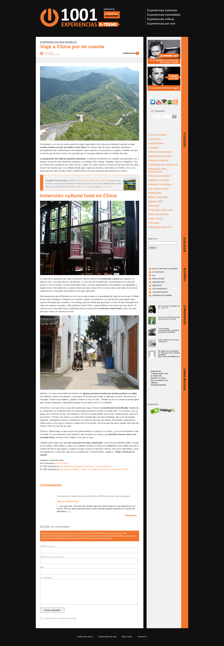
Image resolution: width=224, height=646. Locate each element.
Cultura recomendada (160, 152)
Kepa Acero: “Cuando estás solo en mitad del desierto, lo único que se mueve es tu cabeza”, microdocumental (159, 378)
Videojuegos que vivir (160, 227)
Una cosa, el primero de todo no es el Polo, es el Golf (169, 318)
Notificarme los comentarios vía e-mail (60, 618)
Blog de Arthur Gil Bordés (165, 269)
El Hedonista (158, 272)
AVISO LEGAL (127, 637)
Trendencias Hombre (162, 295)
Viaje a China (62, 463)
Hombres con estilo (158, 180)
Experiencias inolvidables (164, 14)
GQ (153, 275)
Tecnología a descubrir (160, 210)
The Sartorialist (160, 292)
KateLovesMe (158, 279)
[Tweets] (152, 102)
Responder (131, 515)
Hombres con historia (159, 184)
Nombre (47, 546)
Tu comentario (46, 578)
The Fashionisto (159, 289)
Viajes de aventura (158, 214)
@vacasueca (83, 186)
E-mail (52, 557)
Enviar (174, 116)
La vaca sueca (106, 186)
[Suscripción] (175, 102)
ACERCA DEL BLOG (85, 637)
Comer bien (154, 139)
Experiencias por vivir (161, 23)
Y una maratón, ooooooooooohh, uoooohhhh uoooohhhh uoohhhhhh (168, 330)
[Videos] (158, 102)
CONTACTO (142, 637)
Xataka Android (100, 180)
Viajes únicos (155, 218)
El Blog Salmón (83, 180)
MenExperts (154, 193)
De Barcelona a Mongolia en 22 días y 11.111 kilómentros (86, 466)
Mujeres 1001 (155, 201)
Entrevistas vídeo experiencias (157, 170)
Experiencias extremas (162, 10)
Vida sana (153, 222)
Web (42, 567)
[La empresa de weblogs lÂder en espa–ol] (163, 417)
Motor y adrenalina (158, 197)
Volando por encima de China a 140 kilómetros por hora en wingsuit (100, 496)
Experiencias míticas (160, 19)
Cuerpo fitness (156, 143)
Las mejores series (158, 188)
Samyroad (157, 285)
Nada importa (158, 282)
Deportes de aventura (159, 156)
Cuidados (153, 147)
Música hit (153, 205)
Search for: (153, 239)
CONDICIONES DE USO (107, 637)
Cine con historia (157, 134)
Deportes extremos (158, 160)
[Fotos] (164, 102)
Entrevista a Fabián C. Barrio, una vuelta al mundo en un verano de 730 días (95, 469)
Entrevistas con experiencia (163, 164)
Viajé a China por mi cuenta (72, 46)
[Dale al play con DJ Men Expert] (169, 102)
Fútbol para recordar (159, 176)
